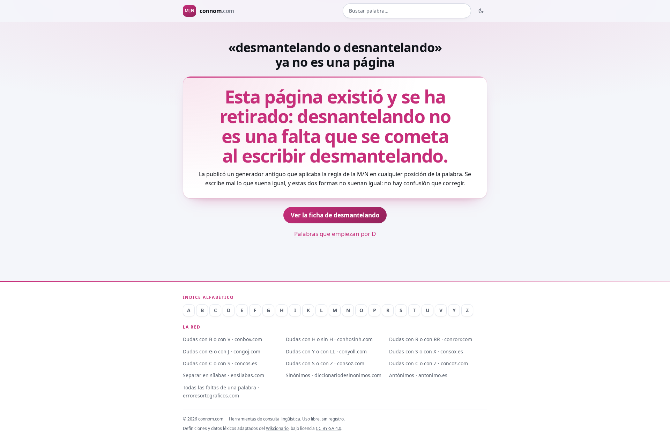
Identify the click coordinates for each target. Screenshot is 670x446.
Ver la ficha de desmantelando (335, 215)
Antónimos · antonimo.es (418, 375)
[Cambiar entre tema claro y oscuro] (481, 11)
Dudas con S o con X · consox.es (426, 351)
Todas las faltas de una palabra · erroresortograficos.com (221, 391)
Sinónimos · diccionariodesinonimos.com (333, 375)
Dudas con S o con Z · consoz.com (325, 363)
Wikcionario (277, 428)
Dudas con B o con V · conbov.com (222, 339)
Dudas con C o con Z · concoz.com (428, 363)
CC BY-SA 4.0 (328, 428)
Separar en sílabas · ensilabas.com (223, 375)
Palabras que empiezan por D (335, 234)
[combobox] (407, 11)
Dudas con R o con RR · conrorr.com (430, 339)
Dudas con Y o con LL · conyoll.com (326, 351)
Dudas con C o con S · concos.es (220, 363)
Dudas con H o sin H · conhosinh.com (329, 339)
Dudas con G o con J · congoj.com (221, 351)
